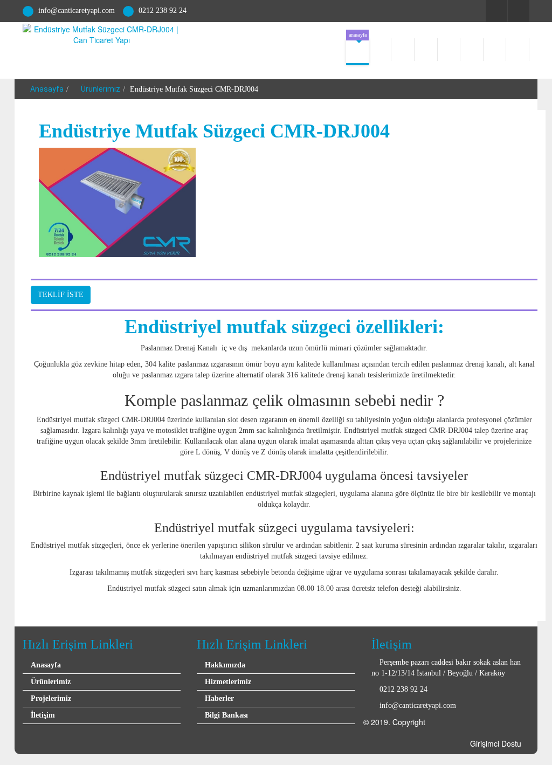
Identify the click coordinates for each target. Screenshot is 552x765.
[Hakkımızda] (380, 49)
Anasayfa (46, 89)
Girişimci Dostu (495, 743)
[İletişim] (517, 49)
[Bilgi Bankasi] (495, 49)
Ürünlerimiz (99, 89)
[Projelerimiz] (472, 49)
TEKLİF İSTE (61, 295)
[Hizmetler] (403, 49)
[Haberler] (426, 49)
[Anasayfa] (357, 51)
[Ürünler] (449, 49)
